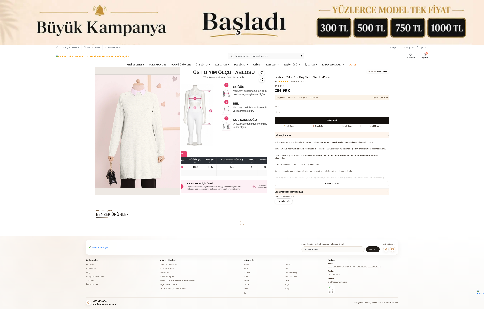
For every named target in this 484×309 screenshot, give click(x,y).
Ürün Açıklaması (283, 135)
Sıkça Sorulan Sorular (169, 284)
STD (278, 112)
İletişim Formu (92, 284)
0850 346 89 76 (114, 47)
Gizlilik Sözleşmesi (167, 276)
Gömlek (247, 272)
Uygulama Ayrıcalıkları (380, 97)
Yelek (246, 288)
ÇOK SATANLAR (157, 64)
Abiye (287, 284)
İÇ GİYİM (310, 64)
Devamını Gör (330, 184)
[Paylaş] (262, 79)
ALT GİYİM (221, 64)
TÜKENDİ (332, 120)
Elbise (246, 280)
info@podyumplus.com (337, 282)
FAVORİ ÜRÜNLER (181, 64)
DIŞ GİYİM (240, 64)
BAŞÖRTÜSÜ (291, 64)
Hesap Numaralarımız (95, 276)
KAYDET (373, 249)
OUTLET (353, 64)
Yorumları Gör (284, 201)
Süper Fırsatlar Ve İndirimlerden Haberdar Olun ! (322, 244)
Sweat (246, 264)
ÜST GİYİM (202, 64)
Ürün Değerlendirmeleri (289, 191)
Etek (286, 268)
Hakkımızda (91, 268)
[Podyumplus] (98, 247)
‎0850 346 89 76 (334, 274)
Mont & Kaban (291, 276)
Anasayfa (90, 264)
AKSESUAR (271, 64)
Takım (246, 284)
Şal (245, 293)
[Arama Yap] (231, 56)
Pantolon (288, 264)
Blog (88, 272)
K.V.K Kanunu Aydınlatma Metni (173, 288)
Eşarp (287, 288)
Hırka (246, 276)
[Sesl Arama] (301, 56)
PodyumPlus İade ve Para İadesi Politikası (177, 280)
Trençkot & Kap (291, 272)
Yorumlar (90, 280)
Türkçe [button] (393, 47)
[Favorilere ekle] (262, 73)
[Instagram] (386, 249)
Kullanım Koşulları (167, 268)
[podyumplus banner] (242, 22)
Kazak (246, 268)
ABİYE (256, 64)
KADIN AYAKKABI (332, 64)
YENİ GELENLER (135, 64)
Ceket (287, 280)
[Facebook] (392, 249)
